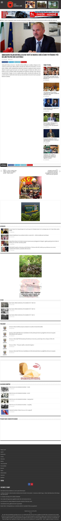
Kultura (2, 461)
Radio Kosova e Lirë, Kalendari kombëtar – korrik (19, 393)
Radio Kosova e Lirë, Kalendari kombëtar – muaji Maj (20, 404)
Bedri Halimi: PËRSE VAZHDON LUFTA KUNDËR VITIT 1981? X (22, 315)
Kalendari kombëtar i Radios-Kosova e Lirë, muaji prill (20, 410)
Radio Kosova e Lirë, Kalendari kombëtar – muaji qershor (21, 399)
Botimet (2, 468)
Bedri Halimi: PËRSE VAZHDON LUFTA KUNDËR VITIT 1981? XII (22, 302)
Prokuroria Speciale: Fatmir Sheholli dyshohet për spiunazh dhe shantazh (51, 140)
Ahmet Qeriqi (3, 472)
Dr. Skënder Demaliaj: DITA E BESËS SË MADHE (10, 496)
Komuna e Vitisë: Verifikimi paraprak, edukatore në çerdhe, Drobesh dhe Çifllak (26, 326)
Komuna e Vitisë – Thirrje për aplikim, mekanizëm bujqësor (21, 345)
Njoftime (2, 477)
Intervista (3, 459)
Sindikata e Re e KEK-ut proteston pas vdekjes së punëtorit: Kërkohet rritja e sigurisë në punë (50, 156)
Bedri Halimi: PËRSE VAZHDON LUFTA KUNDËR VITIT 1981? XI (22, 309)
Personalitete (3, 465)
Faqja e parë (3, 449)
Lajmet (6, 20)
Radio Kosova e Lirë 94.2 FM (30, 511)
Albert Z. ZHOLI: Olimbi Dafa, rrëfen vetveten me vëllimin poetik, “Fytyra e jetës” (10, 171)
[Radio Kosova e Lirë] (30, 4)
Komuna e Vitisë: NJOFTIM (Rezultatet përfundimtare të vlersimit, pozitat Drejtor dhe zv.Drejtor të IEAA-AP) (31, 338)
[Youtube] (32, 484)
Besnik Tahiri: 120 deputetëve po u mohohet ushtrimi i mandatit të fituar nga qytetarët (51, 124)
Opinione (3, 475)
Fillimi (2, 20)
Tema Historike (4, 463)
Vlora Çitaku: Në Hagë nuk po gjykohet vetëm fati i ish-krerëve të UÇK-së (51, 77)
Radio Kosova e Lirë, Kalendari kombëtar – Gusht (19, 387)
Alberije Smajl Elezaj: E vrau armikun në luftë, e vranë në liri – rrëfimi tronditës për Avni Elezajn (29, 235)
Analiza (2, 456)
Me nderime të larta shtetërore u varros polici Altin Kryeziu (13, 490)
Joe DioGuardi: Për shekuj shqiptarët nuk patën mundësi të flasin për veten (51, 93)
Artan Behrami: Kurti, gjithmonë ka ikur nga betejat (51, 109)
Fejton (2, 470)
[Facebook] (29, 484)
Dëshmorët (3, 454)
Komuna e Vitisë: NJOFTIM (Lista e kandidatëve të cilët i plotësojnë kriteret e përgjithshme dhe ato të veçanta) (32, 351)
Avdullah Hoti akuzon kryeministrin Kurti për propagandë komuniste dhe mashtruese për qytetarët (51, 172)
